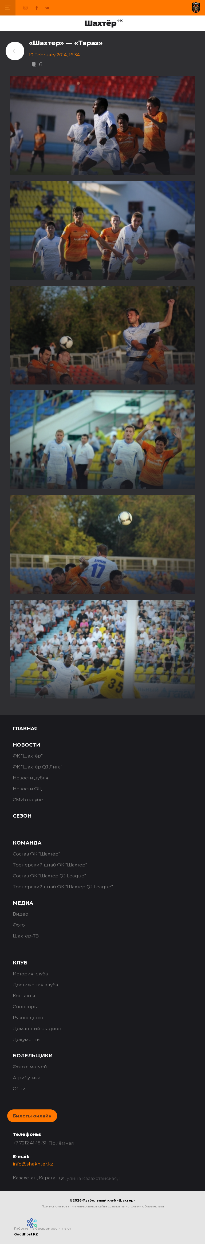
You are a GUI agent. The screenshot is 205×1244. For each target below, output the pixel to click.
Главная (25, 729)
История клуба (30, 973)
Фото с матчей (30, 1066)
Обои (19, 1088)
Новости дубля (30, 777)
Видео (20, 914)
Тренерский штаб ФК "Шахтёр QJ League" (63, 886)
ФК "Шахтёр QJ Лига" (37, 767)
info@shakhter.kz (33, 1164)
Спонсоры (25, 1006)
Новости (26, 745)
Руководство (28, 1017)
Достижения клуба (35, 984)
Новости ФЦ (27, 788)
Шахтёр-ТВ (26, 936)
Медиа (23, 903)
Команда (27, 843)
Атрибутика (27, 1077)
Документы (27, 1039)
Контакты (24, 995)
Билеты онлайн (32, 1116)
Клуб (20, 963)
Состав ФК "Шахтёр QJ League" (49, 875)
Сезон (22, 816)
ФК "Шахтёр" (28, 756)
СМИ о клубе (28, 799)
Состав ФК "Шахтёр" (36, 854)
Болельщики (33, 1056)
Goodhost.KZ (26, 1234)
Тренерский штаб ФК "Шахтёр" (50, 865)
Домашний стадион (37, 1028)
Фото (19, 925)
